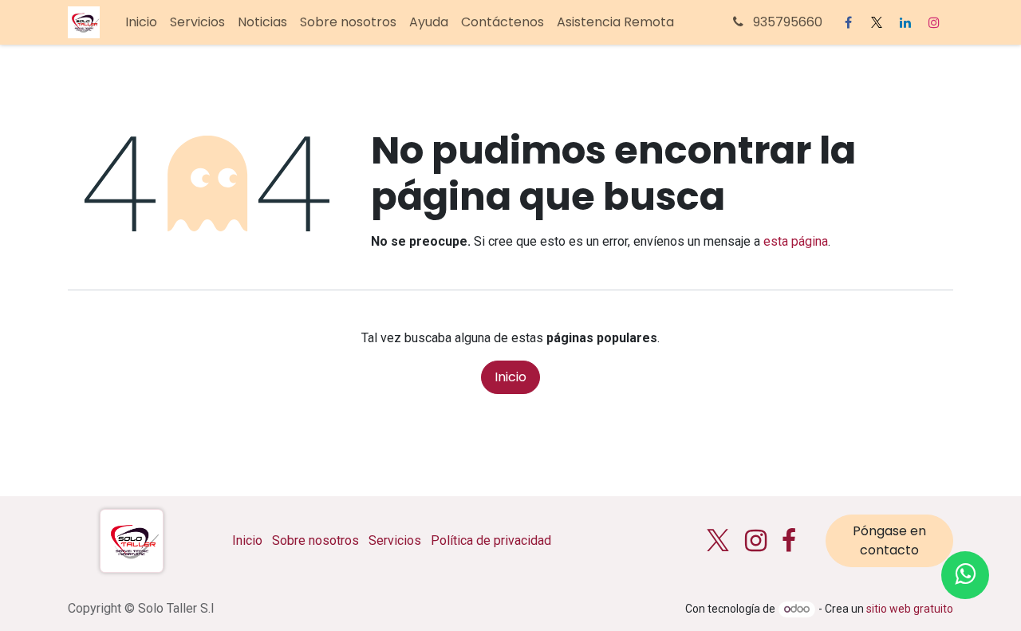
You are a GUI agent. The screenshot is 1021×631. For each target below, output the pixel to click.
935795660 (786, 22)
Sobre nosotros (315, 540)
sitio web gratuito (909, 608)
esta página (795, 241)
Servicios (395, 540)
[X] (876, 22)
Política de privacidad (491, 540)
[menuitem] (141, 22)
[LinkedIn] (905, 22)
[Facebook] (848, 22)
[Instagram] (934, 22)
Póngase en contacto (889, 540)
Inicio (510, 377)
